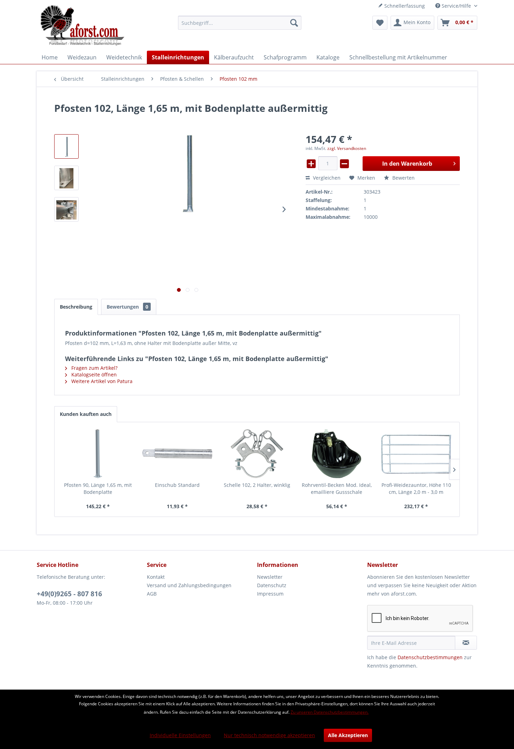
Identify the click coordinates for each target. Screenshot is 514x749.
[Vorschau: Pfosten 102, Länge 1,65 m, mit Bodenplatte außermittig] (66, 146)
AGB (152, 593)
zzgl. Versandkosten (346, 148)
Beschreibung (76, 306)
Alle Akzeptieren (348, 735)
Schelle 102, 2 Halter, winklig (257, 485)
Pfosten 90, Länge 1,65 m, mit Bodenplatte (98, 488)
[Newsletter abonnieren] (466, 643)
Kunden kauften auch (86, 414)
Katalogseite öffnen (93, 374)
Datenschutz (271, 585)
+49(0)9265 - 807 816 (69, 593)
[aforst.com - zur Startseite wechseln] (82, 26)
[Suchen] (294, 23)
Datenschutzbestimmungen (430, 657)
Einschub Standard (177, 485)
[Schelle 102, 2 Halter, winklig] (257, 453)
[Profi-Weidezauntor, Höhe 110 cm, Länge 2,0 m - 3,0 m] (416, 453)
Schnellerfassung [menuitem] (404, 5)
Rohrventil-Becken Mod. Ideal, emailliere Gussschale (337, 488)
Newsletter (270, 577)
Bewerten (403, 177)
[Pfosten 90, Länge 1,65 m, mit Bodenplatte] (98, 453)
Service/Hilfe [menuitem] (456, 5)
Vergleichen (326, 177)
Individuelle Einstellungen (180, 735)
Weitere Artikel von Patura (101, 381)
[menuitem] (239, 23)
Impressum (270, 593)
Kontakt (156, 577)
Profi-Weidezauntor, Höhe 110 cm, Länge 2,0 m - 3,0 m (416, 488)
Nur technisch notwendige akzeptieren (269, 735)
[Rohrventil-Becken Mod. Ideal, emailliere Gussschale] (336, 453)
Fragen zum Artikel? (93, 368)
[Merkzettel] (379, 23)
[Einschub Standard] (177, 453)
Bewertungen (127, 306)
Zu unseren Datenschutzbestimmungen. (330, 712)
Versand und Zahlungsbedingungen (189, 585)
